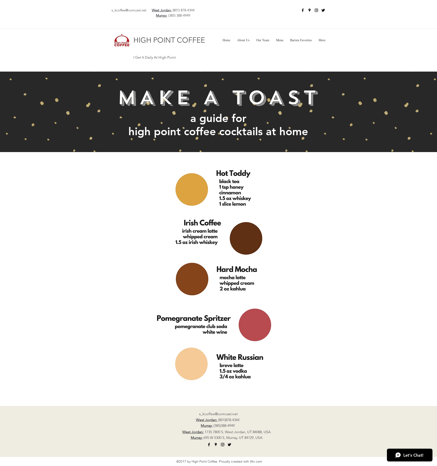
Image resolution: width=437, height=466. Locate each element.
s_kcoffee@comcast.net (129, 10)
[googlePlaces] (309, 10)
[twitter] (323, 10)
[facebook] (302, 10)
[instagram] (316, 10)
